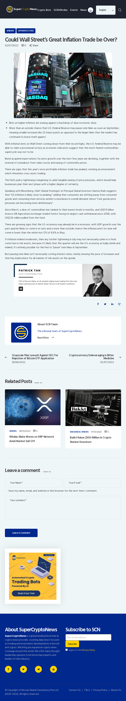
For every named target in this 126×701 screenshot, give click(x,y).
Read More (42, 337)
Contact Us (75, 690)
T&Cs (87, 690)
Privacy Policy (88, 650)
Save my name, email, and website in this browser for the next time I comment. (53, 491)
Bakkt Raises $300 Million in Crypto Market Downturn (90, 439)
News (11, 31)
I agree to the (81, 650)
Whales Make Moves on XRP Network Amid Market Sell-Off (31, 439)
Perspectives (27, 31)
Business (76, 432)
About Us (116, 690)
